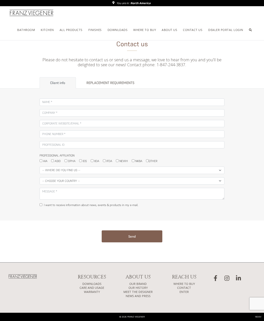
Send (132, 236)
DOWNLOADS (91, 284)
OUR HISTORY (138, 288)
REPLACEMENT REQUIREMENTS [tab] (110, 83)
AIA (44, 161)
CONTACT (184, 288)
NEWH (123, 161)
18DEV (258, 316)
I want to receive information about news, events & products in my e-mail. (90, 205)
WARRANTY (92, 292)
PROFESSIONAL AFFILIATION (57, 155)
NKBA (138, 161)
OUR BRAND (138, 284)
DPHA (71, 161)
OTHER (153, 161)
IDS (84, 161)
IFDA (109, 161)
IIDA (96, 161)
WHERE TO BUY (184, 284)
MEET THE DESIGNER (138, 292)
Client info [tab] (57, 83)
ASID (57, 161)
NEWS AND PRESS (138, 296)
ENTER (184, 292)
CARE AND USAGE (92, 288)
